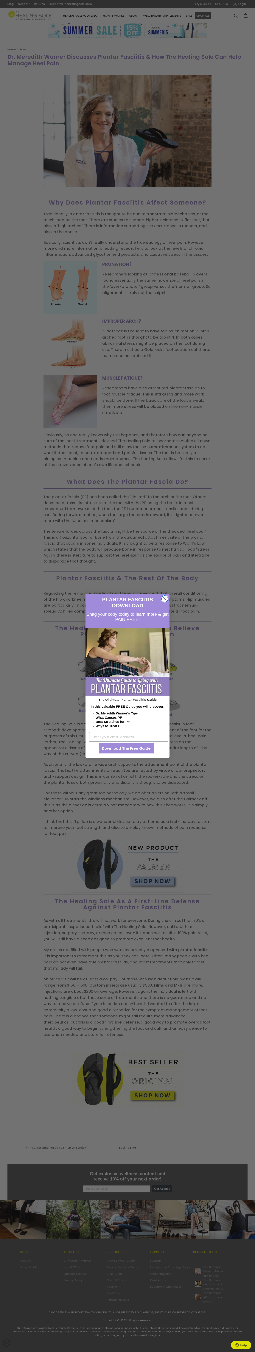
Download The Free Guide (126, 748)
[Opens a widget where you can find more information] (241, 1345)
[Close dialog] (164, 599)
